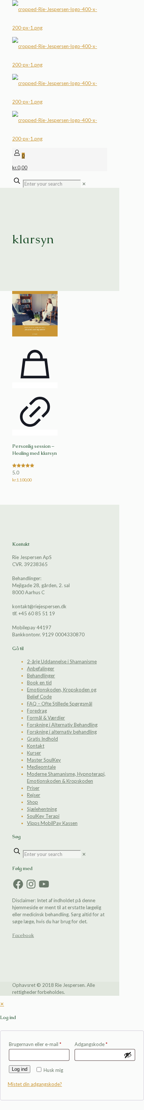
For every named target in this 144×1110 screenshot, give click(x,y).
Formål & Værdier (46, 718)
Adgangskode (91, 1044)
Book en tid (39, 683)
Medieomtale (41, 767)
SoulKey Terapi (43, 816)
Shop (32, 802)
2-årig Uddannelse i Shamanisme (62, 661)
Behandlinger (41, 675)
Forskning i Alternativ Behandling (62, 725)
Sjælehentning (42, 809)
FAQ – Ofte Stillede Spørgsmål (59, 704)
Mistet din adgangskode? (35, 1084)
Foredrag (37, 711)
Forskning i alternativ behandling (62, 732)
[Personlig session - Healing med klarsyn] (35, 313)
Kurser (34, 753)
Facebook (23, 935)
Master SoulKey (44, 760)
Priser (33, 788)
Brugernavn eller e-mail (35, 1044)
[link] (84, 184)
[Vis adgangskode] (128, 1055)
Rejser (33, 795)
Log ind (19, 1069)
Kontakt (35, 746)
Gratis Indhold (42, 739)
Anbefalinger (40, 668)
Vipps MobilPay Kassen (52, 823)
